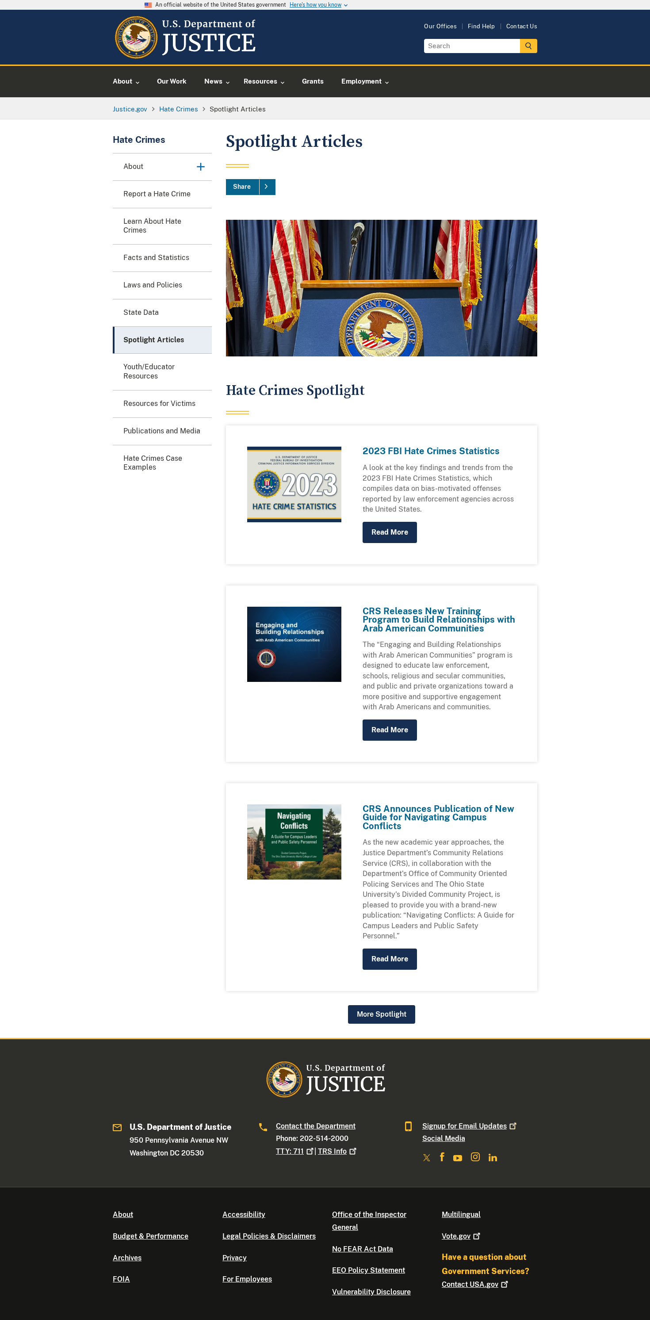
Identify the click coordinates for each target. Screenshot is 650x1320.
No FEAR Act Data (362, 1249)
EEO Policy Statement (368, 1270)
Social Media (443, 1138)
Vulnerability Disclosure (371, 1292)
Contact (470, 1284)
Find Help (481, 26)
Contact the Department (316, 1126)
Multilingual (461, 1214)
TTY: (290, 1151)
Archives (127, 1258)
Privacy (234, 1258)
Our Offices (440, 26)
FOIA (121, 1279)
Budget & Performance (150, 1236)
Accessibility (243, 1214)
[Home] (184, 54)
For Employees (247, 1279)
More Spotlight (381, 1014)
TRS (332, 1151)
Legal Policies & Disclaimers (269, 1236)
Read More (389, 532)
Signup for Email (464, 1126)
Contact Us (521, 26)
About (123, 1214)
